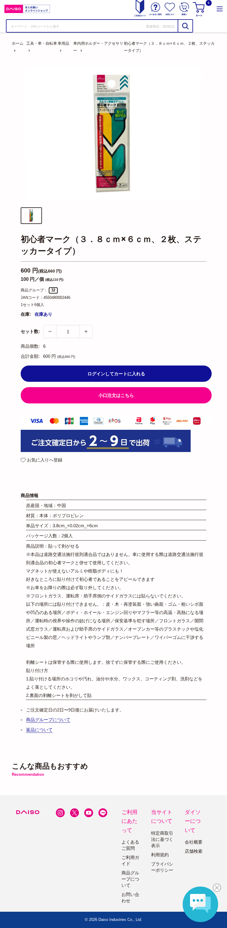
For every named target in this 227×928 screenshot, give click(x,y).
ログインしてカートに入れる (116, 373)
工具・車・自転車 (41, 43)
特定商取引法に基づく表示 (162, 839)
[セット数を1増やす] (86, 331)
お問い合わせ (130, 897)
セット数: (30, 331)
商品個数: (30, 346)
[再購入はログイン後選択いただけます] (184, 9)
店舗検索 (193, 851)
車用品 (63, 43)
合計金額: (30, 356)
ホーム (17, 43)
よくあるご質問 (130, 845)
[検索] (185, 26)
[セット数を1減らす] (50, 331)
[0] (199, 9)
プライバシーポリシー (162, 867)
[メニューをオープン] (220, 9)
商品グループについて (48, 719)
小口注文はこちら (116, 395)
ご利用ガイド (130, 860)
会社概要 (193, 841)
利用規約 (160, 854)
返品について (39, 729)
